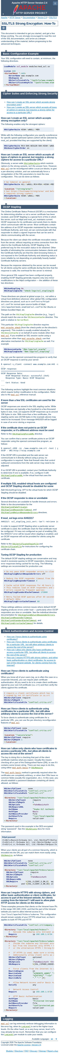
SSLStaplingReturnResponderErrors (19, 512)
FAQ (26, 1051)
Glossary (33, 1051)
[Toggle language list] (3, 28)
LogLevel (26, 1026)
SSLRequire (37, 768)
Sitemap (42, 1051)
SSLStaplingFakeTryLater (14, 507)
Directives (19, 1051)
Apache (4, 18)
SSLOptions (31, 829)
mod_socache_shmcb (10, 327)
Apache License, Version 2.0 (29, 1045)
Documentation (29, 18)
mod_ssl (5, 169)
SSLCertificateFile (11, 546)
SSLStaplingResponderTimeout (16, 510)
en (52, 1039)
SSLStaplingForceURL (23, 434)
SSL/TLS (53, 18)
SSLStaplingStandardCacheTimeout (19, 620)
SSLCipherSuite (32, 163)
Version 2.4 (42, 18)
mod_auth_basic (20, 768)
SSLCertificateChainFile (25, 544)
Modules (9, 1051)
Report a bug (52, 1051)
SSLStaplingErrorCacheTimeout (17, 623)
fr (56, 1039)
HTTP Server (15, 18)
